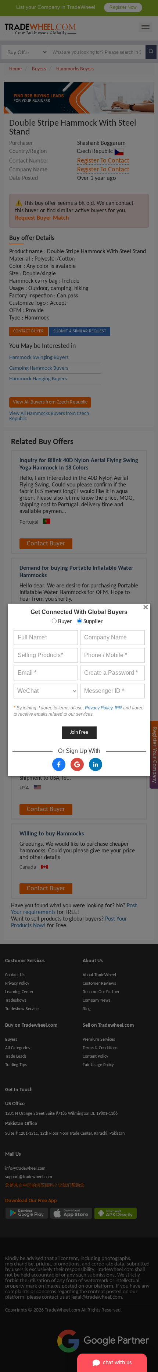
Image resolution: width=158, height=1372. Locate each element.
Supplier (92, 622)
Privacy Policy (98, 708)
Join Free (79, 732)
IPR (118, 708)
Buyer (64, 622)
